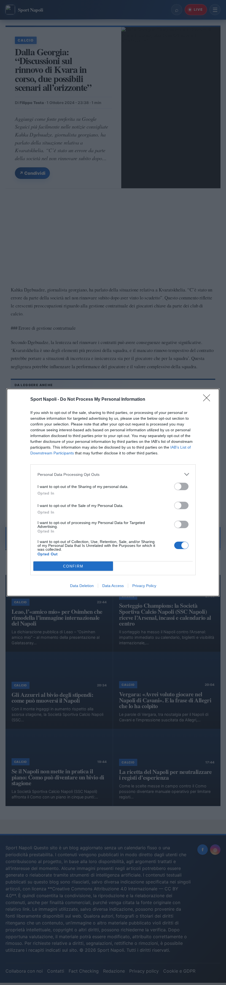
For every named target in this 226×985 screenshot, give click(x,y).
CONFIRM (73, 566)
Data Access (113, 585)
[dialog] (113, 492)
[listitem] (113, 474)
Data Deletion (82, 585)
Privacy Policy (144, 585)
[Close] (208, 399)
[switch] (181, 486)
